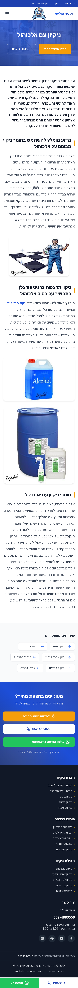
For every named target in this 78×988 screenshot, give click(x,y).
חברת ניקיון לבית (64, 833)
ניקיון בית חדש (65, 886)
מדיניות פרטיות (35, 972)
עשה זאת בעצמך (64, 838)
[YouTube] (61, 938)
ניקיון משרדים (58, 668)
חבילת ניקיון (65, 861)
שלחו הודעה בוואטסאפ (48, 741)
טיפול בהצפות (22, 657)
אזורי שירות (27, 668)
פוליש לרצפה (65, 819)
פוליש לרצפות (30, 646)
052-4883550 (21, 49)
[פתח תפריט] (7, 14)
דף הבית (70, 4)
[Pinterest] (52, 938)
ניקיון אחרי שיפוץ (56, 657)
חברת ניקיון (66, 777)
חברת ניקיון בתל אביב (61, 786)
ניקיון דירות (67, 802)
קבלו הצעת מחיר (55, 49)
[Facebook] (71, 938)
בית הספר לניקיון (64, 827)
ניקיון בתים (60, 646)
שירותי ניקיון (66, 808)
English (19, 972)
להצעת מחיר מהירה (36, 716)
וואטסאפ (16, 982)
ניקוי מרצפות (17, 303)
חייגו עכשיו (61, 982)
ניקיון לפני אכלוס (64, 880)
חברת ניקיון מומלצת (62, 791)
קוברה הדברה (25, 956)
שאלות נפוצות (65, 844)
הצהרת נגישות (65, 891)
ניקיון (58, 4)
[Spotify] (42, 938)
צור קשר (68, 902)
